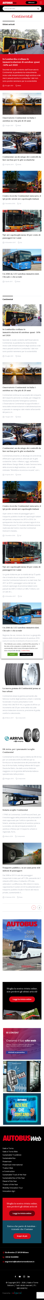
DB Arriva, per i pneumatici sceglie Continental (19, 750)
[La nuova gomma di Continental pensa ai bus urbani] (22, 674)
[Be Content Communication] (17, 1293)
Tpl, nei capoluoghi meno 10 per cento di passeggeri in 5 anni (21, 236)
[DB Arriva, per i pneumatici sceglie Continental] (22, 735)
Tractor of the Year (10, 1184)
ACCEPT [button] (12, 654)
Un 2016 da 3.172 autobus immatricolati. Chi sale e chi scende (21, 275)
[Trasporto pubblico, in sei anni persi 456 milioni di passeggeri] (22, 854)
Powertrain (7, 1161)
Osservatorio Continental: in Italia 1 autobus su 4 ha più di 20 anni (19, 119)
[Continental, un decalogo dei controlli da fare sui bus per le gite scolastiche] (22, 143)
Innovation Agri (9, 1191)
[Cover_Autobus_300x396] (22, 945)
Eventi (19, 164)
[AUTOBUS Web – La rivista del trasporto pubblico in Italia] (9, 3)
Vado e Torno (8, 1148)
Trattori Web (8, 1168)
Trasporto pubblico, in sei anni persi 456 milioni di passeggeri (21, 869)
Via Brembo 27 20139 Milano (16, 1252)
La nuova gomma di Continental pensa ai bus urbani (21, 690)
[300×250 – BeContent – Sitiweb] (22, 1044)
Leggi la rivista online (22, 999)
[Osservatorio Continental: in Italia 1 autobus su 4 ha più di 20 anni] (22, 104)
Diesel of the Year (10, 1181)
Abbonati (31, 2)
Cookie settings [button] (26, 654)
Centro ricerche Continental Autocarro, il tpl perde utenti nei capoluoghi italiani (22, 197)
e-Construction (9, 1171)
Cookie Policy (25, 650)
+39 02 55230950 (11, 1257)
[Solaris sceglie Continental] (22, 796)
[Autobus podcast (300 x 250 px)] (22, 1076)
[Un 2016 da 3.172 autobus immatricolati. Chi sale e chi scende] (22, 260)
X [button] (39, 644)
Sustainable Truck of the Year (14, 1174)
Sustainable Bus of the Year (14, 1178)
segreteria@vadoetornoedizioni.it (19, 1261)
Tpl (20, 203)
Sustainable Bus (9, 1158)
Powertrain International (13, 1165)
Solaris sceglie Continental (15, 810)
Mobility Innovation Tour (13, 1188)
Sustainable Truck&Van (12, 1155)
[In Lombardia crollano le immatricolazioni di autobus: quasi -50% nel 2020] (22, 41)
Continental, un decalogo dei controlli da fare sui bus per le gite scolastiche (22, 158)
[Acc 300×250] (22, 1109)
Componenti (21, 718)
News (19, 86)
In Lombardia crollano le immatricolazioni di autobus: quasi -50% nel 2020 (21, 62)
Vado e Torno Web (10, 1151)
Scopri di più (22, 1236)
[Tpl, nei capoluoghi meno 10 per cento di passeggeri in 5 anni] (22, 221)
